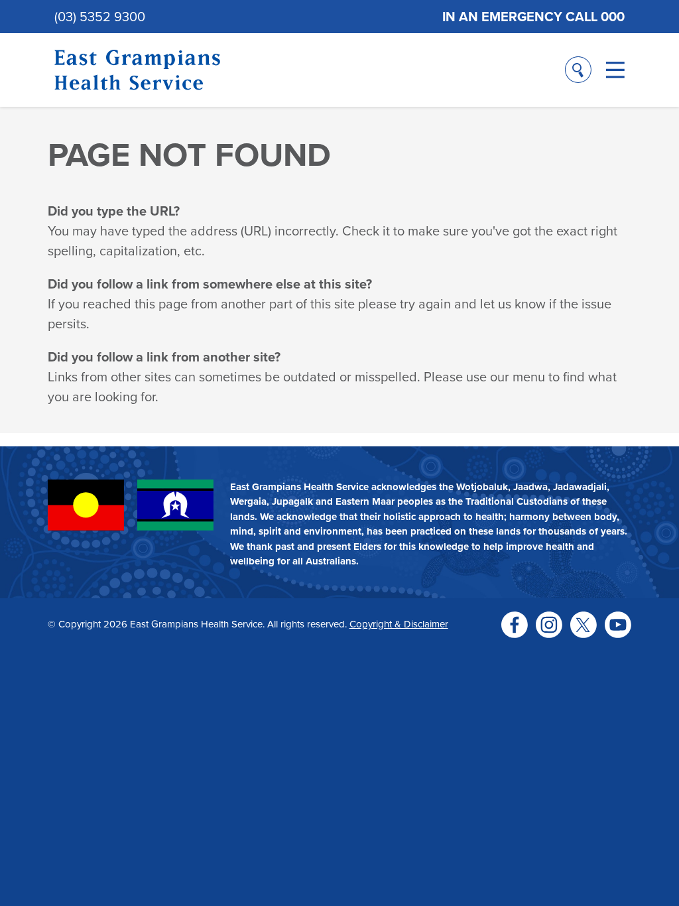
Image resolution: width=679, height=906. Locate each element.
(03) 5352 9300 (99, 16)
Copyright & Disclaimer (398, 624)
